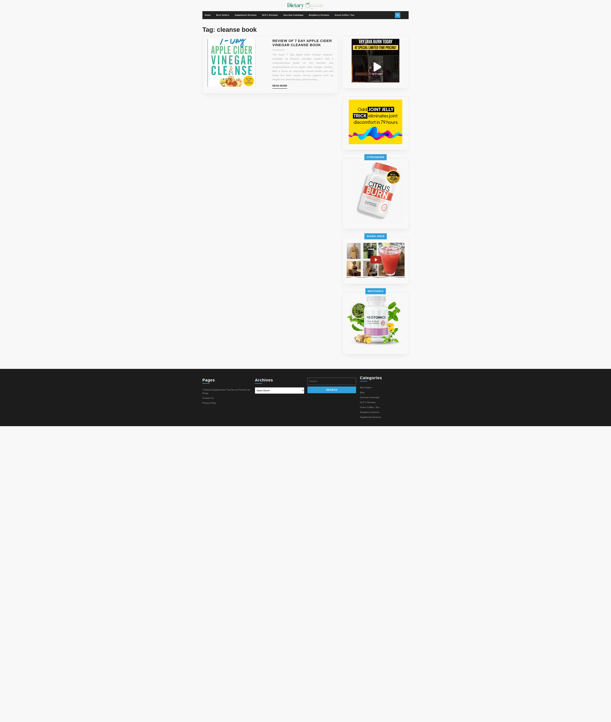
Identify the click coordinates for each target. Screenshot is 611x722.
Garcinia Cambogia (293, 15)
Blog (362, 392)
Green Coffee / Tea (344, 15)
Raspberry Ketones (319, 15)
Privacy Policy (209, 403)
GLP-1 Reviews (270, 15)
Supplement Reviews (246, 15)
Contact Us (208, 398)
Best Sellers (222, 15)
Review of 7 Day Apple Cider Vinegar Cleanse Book (302, 43)
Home (208, 15)
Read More (279, 86)
